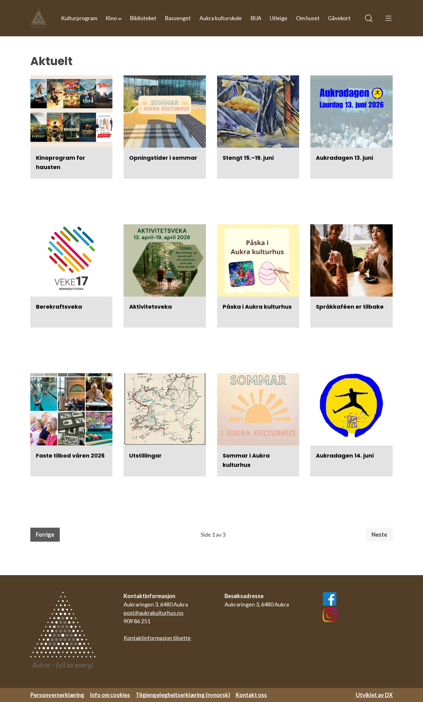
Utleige (278, 18)
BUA (256, 18)
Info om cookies (110, 694)
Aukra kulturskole (220, 18)
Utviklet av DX (374, 694)
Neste (379, 534)
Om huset (308, 18)
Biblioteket (143, 18)
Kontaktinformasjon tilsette (157, 637)
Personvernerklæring (57, 694)
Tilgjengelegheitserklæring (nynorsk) (183, 694)
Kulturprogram (79, 18)
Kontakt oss (251, 694)
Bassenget (178, 18)
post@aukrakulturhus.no (153, 612)
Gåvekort (339, 18)
